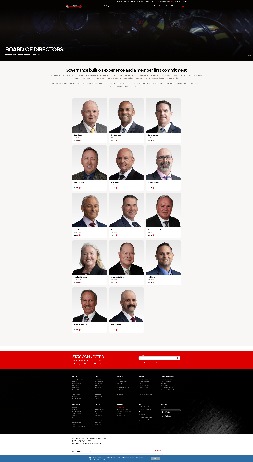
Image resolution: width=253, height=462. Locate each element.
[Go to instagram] (79, 364)
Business (124, 6)
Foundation (140, 1)
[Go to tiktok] (100, 364)
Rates (152, 1)
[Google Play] (171, 416)
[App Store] (171, 412)
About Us (119, 1)
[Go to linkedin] (95, 364)
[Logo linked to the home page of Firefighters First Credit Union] (74, 6)
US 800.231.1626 (145, 406)
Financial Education (129, 1)
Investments (135, 6)
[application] (126, 458)
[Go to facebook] (74, 364)
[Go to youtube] (85, 364)
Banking (106, 6)
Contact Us (143, 412)
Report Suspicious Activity (147, 417)
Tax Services (158, 6)
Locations (143, 414)
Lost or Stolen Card (145, 420)
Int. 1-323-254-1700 (146, 409)
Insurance (147, 6)
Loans (115, 6)
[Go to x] (90, 364)
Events (147, 1)
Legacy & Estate (171, 6)
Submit (178, 358)
